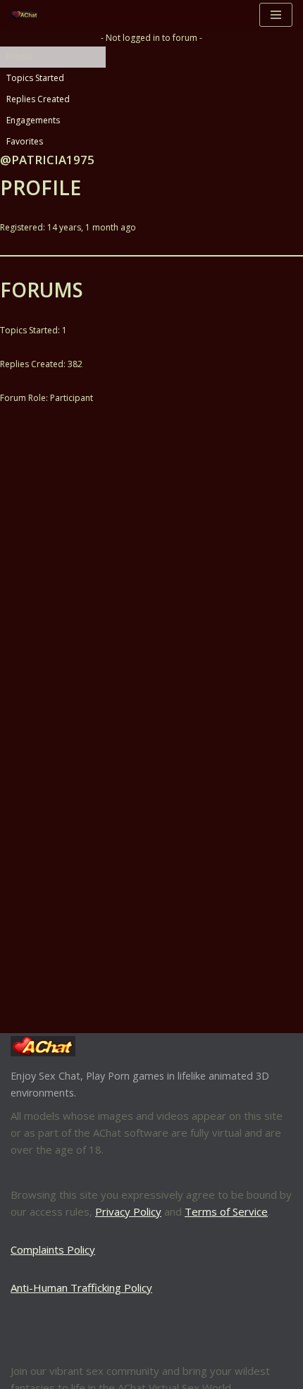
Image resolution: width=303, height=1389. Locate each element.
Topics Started (35, 78)
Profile (19, 57)
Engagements (33, 120)
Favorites (24, 141)
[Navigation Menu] (275, 15)
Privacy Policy (128, 1211)
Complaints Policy (53, 1249)
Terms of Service (226, 1211)
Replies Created (38, 99)
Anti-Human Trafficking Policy (81, 1287)
